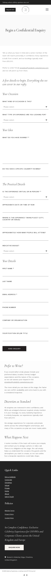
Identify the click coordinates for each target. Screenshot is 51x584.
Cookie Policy (9, 518)
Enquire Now (14, 547)
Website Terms (9, 510)
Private (7, 488)
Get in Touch (9, 497)
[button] (47, 9)
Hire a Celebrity (10, 477)
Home (7, 491)
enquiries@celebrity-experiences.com (34, 68)
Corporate (8, 480)
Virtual (7, 485)
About (7, 494)
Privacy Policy (9, 514)
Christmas (8, 483)
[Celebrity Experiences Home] (25, 10)
